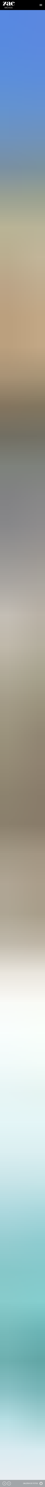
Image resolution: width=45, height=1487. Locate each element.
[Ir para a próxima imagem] (9, 1483)
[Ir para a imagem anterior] (4, 1483)
